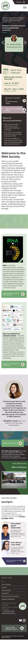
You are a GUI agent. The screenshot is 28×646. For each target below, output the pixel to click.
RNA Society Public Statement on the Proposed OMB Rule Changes (12, 127)
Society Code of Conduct (10, 596)
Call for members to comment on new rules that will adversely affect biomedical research (13, 141)
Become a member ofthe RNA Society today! (12, 100)
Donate (18, 2)
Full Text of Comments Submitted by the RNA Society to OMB (12, 134)
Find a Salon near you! (10, 443)
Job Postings (6, 584)
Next (24, 42)
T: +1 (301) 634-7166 (7, 611)
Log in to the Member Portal (13, 109)
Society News (6, 590)
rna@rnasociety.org (8, 613)
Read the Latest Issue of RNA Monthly (11, 294)
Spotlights (5, 593)
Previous (3, 42)
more (19, 536)
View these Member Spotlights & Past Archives (14, 561)
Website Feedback (8, 599)
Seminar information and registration (11, 364)
